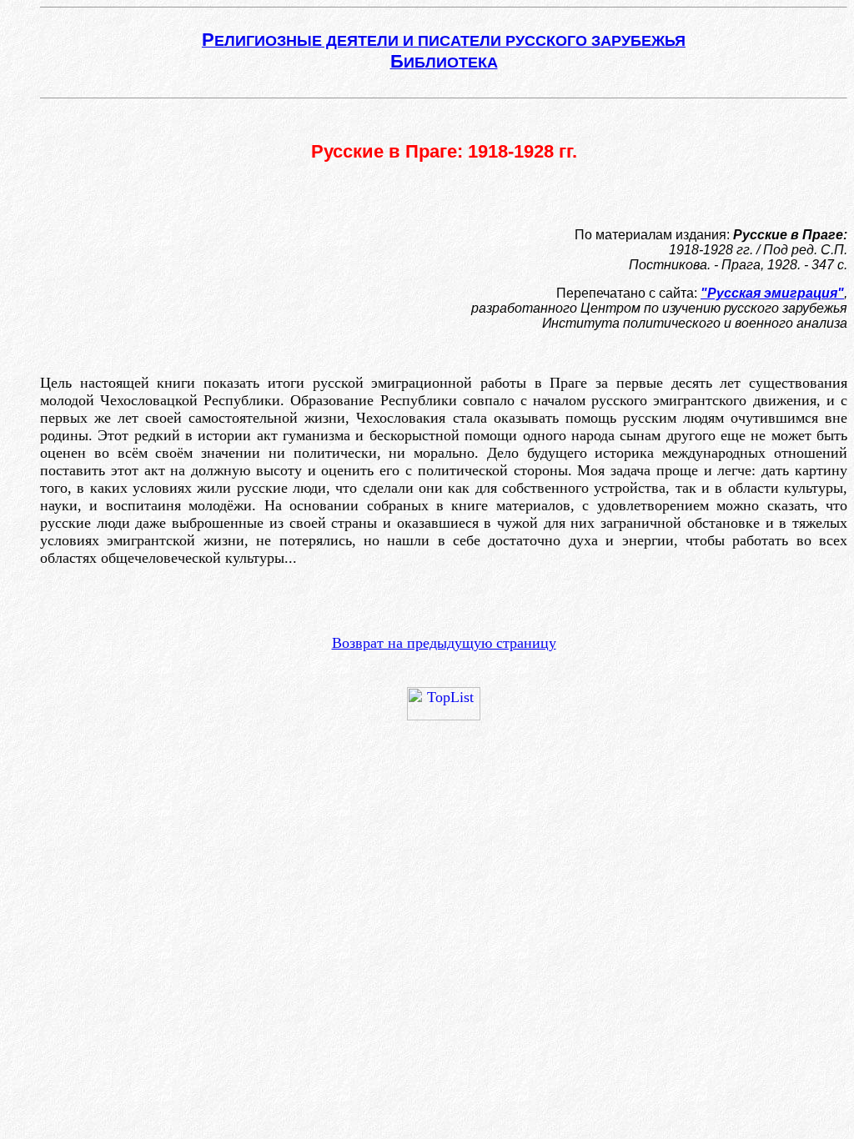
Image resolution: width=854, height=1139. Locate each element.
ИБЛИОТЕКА (444, 62)
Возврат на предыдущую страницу (444, 643)
